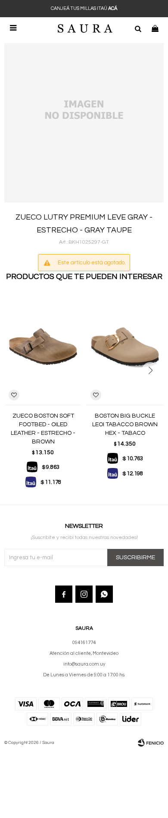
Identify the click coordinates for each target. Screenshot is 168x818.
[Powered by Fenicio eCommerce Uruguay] (151, 742)
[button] (137, 28)
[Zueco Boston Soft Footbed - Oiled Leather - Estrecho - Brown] (43, 346)
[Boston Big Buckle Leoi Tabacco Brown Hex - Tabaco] (125, 346)
